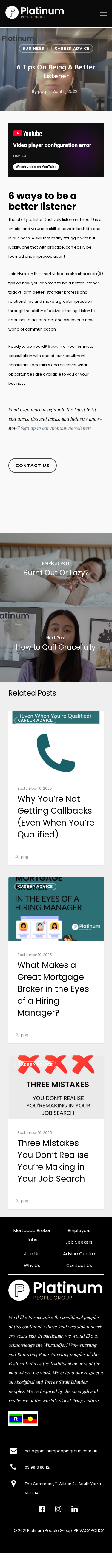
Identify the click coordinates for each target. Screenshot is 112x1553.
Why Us (32, 1265)
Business (33, 48)
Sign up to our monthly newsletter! (55, 428)
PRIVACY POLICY (89, 1530)
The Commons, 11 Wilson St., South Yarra (63, 1484)
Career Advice (72, 48)
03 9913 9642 (37, 1467)
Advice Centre (79, 1254)
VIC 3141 (32, 1493)
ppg (42, 91)
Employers (79, 1230)
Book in (55, 346)
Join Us (32, 1254)
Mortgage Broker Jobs (31, 1235)
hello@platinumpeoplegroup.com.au (61, 1451)
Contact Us (79, 1265)
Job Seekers (79, 1242)
